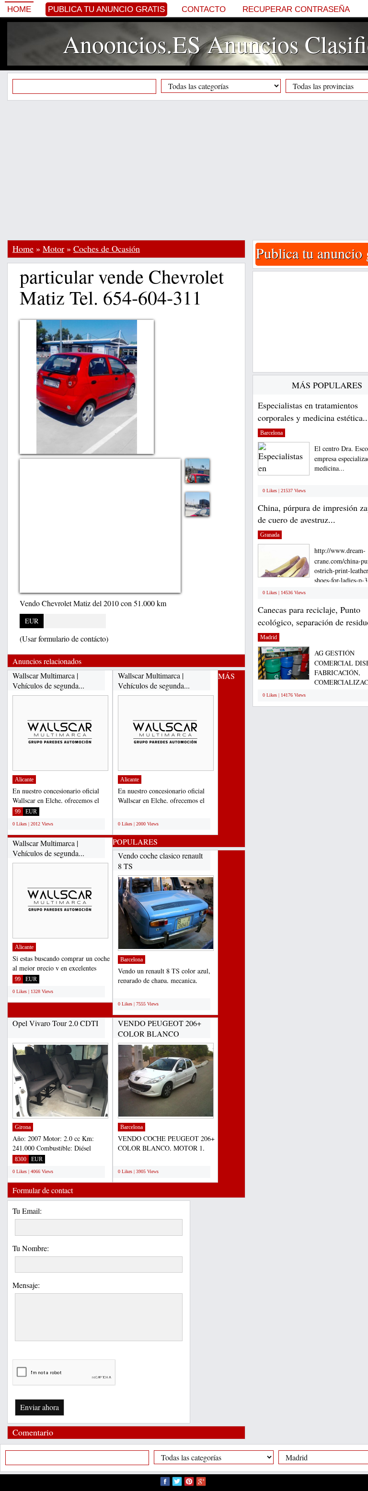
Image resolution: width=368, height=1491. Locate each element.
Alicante (24, 779)
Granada (269, 534)
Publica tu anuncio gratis (106, 9)
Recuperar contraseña (296, 9)
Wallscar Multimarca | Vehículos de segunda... (48, 680)
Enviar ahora (39, 1407)
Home (19, 9)
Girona (23, 1127)
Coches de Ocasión (106, 248)
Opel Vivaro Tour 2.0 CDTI (55, 1023)
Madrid (268, 637)
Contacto (204, 9)
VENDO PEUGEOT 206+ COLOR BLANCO (159, 1028)
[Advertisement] (187, 170)
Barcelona (131, 959)
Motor (53, 248)
